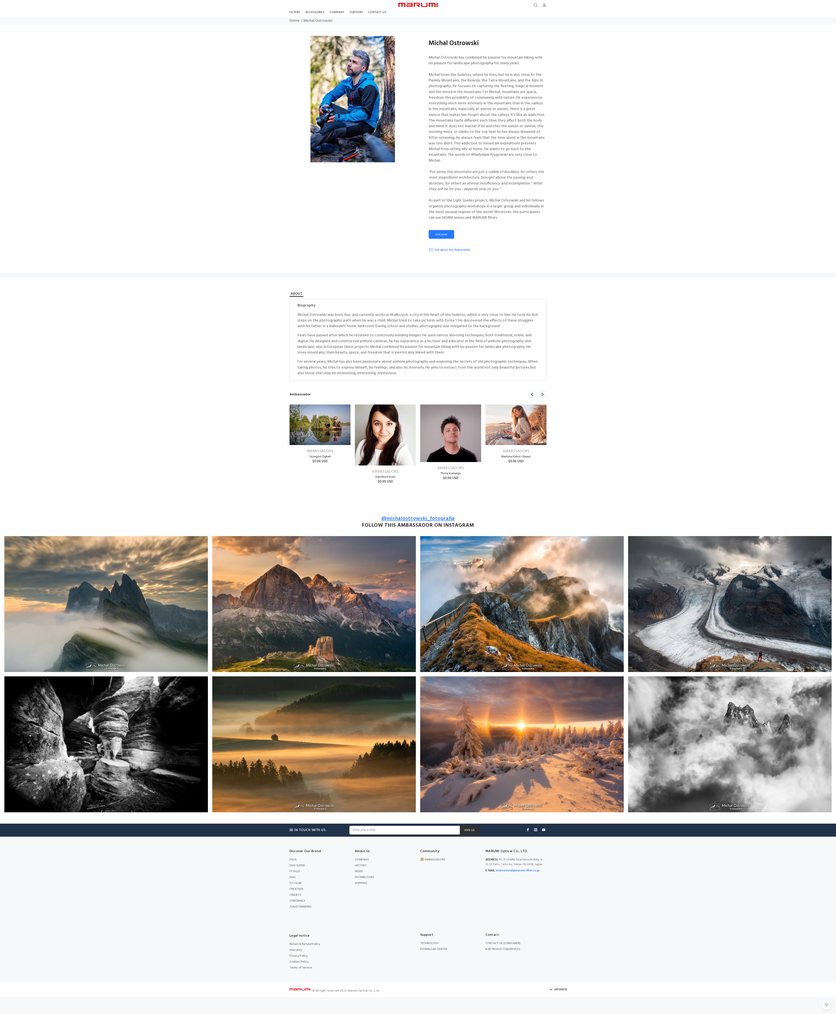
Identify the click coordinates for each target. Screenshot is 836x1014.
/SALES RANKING (301, 906)
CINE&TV (295, 894)
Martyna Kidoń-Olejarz (516, 456)
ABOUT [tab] (296, 294)
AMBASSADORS (320, 451)
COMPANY (362, 859)
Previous (532, 394)
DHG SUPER (297, 865)
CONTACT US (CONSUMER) (502, 943)
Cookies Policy (299, 961)
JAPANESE (560, 989)
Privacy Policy (299, 955)
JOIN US (469, 830)
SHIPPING (361, 883)
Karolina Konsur (385, 476)
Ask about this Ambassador (452, 249)
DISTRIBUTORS (364, 877)
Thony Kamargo (450, 473)
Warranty (296, 950)
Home (295, 21)
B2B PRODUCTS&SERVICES (502, 949)
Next (542, 394)
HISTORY (361, 865)
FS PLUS (295, 871)
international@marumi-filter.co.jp (517, 870)
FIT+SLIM (295, 883)
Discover (441, 234)
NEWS (359, 871)
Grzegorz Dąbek (320, 456)
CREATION (296, 889)
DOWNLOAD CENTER (433, 949)
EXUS (293, 859)
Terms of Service (301, 967)
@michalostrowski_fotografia (418, 518)
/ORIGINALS (297, 900)
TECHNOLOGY (429, 943)
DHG (293, 877)
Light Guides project (470, 201)
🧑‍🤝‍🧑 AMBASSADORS (432, 859)
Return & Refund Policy (305, 944)
